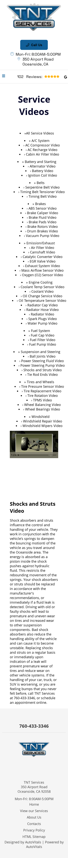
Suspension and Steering (40, 351)
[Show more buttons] (54, 455)
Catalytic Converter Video (43, 256)
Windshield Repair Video (42, 421)
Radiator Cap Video (42, 305)
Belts (41, 182)
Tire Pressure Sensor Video (42, 386)
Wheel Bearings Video (42, 409)
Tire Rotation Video (42, 395)
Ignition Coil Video (42, 175)
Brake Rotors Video (42, 226)
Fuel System (40, 330)
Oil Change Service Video (42, 296)
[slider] (33, 455)
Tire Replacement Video (42, 391)
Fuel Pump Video (42, 344)
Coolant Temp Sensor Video (42, 287)
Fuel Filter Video (42, 339)
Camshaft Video (42, 252)
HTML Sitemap (34, 836)
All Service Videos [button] (40, 133)
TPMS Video (42, 400)
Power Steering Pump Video (42, 365)
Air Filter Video (42, 247)
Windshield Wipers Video (42, 425)
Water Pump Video (42, 323)
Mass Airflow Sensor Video (42, 270)
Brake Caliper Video (42, 213)
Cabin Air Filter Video (42, 154)
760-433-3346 (24, 698)
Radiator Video (42, 314)
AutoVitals (33, 842)
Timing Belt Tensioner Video (42, 192)
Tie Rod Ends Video (42, 374)
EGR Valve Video (43, 261)
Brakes (40, 203)
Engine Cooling (41, 282)
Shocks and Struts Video (42, 370)
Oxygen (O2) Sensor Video (42, 275)
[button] (65, 76)
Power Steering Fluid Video (42, 361)
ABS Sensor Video (43, 208)
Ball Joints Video (43, 356)
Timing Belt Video (43, 196)
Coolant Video (42, 291)
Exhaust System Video (42, 265)
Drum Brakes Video (42, 231)
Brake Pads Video (42, 222)
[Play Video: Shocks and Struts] (34, 441)
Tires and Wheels (40, 382)
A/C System (40, 140)
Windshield (40, 416)
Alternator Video (43, 166)
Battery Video (42, 170)
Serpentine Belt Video (42, 187)
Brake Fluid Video (42, 217)
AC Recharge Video (42, 149)
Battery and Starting (40, 161)
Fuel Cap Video (42, 335)
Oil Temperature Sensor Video (42, 300)
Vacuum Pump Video (42, 235)
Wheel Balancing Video (42, 404)
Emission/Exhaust (40, 243)
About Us (34, 817)
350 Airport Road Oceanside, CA (38, 62)
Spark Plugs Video (42, 318)
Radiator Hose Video (42, 309)
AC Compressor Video (42, 145)
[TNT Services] (34, 17)
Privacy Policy (34, 830)
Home (34, 804)
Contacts (34, 823)
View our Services (34, 810)
